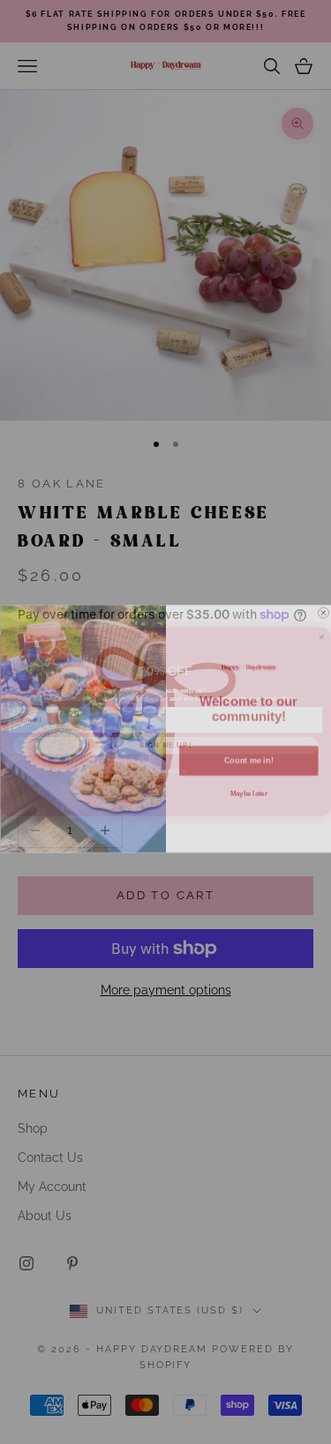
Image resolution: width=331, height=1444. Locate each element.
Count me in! (249, 753)
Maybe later (248, 787)
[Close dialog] (323, 605)
